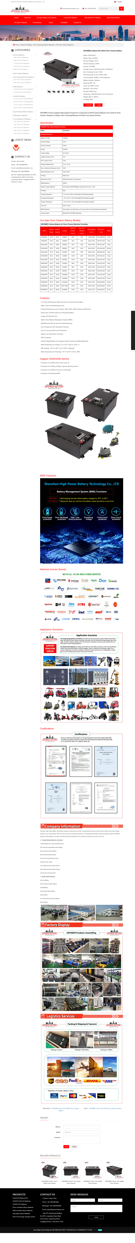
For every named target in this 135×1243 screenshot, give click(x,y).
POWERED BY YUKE (84, 1230)
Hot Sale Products (20, 22)
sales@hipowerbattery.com (70, 8)
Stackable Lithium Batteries (21, 1213)
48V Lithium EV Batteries (21, 127)
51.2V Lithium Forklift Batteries (23, 104)
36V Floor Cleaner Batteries (22, 82)
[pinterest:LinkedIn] (133, 328)
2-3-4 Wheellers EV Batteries (22, 119)
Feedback (64, 22)
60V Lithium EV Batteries (21, 130)
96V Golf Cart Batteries (21, 69)
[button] (57, 17)
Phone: (58, 1127)
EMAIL (99, 105)
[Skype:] (133, 336)
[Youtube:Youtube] (133, 321)
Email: (58, 1132)
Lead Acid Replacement (20, 1198)
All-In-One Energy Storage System (24, 1217)
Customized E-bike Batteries (23, 92)
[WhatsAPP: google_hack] (133, 340)
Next (77, 69)
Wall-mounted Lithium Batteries (23, 1210)
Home (16, 17)
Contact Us (77, 22)
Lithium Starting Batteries (21, 73)
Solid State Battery (113, 17)
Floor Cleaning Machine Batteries (44, 45)
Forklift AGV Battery (19, 96)
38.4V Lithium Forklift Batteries (23, 101)
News (51, 22)
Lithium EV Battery (70, 17)
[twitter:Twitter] (133, 317)
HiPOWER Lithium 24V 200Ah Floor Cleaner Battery (105, 1108)
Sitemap (95, 1230)
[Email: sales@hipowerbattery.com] (133, 344)
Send (66, 1146)
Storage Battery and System (47, 17)
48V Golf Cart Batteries (21, 60)
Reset (74, 1146)
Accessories (37, 22)
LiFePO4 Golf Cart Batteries (22, 1201)
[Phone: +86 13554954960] (133, 332)
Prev (44, 69)
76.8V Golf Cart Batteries (22, 66)
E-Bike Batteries (18, 86)
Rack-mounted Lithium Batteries (23, 1207)
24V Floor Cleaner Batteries (64, 45)
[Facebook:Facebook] (133, 313)
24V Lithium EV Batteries (21, 121)
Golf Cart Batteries (19, 55)
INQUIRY (89, 105)
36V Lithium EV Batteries (21, 124)
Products (19, 1194)
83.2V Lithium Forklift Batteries (23, 107)
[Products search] (121, 9)
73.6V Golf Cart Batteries (22, 63)
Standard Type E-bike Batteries (23, 89)
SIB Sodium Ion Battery (92, 17)
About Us (27, 17)
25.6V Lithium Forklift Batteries (23, 98)
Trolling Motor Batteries (20, 115)
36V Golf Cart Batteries (21, 57)
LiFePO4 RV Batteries (20, 1204)
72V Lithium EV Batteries (21, 133)
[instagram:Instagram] (133, 324)
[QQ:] (133, 348)
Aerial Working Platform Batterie (23, 112)
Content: (57, 1137)
